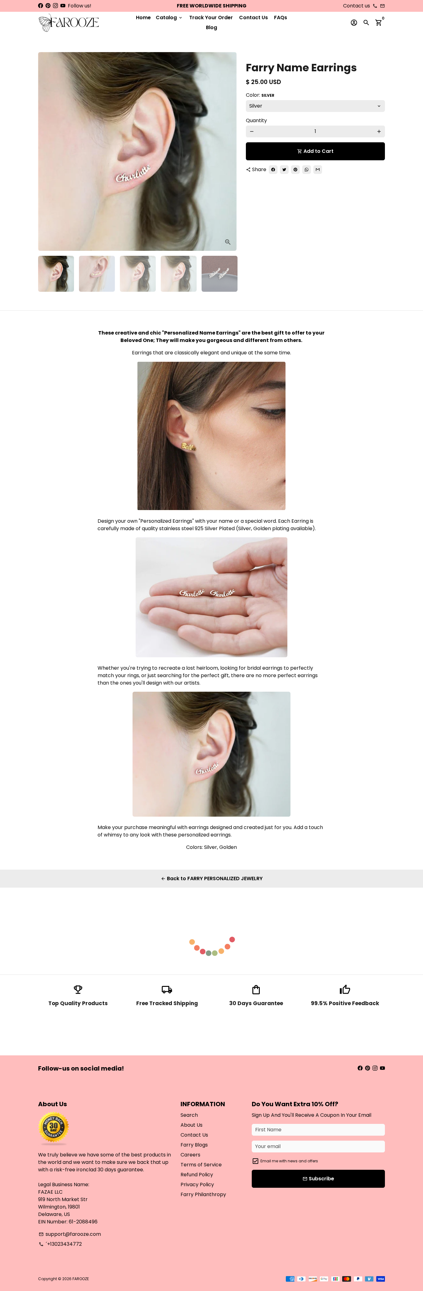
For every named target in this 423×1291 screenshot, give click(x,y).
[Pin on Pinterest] (295, 169)
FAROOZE (80, 1278)
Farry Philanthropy (203, 1194)
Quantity (256, 120)
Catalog (169, 17)
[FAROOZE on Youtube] (62, 5)
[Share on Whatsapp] (306, 169)
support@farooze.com (70, 1234)
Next (228, 151)
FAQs (280, 17)
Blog (211, 27)
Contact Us (253, 17)
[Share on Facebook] (273, 169)
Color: (260, 95)
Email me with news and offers (289, 1161)
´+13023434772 (60, 1244)
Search (189, 1115)
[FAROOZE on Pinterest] (48, 5)
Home (143, 17)
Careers (190, 1154)
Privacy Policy (197, 1184)
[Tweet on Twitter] (284, 169)
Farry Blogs (194, 1144)
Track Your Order (211, 17)
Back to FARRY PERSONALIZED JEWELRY (212, 878)
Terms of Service (201, 1164)
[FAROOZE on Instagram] (55, 5)
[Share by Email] (317, 169)
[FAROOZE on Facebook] (40, 5)
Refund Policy (197, 1174)
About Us (192, 1125)
